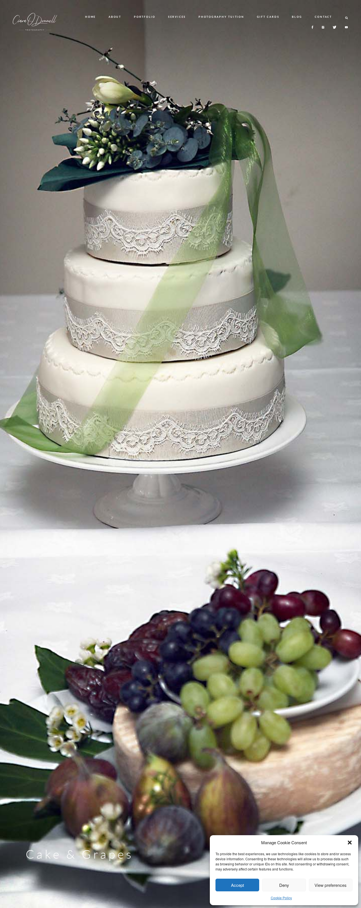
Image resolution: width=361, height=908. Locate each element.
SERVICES (177, 16)
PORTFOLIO (144, 16)
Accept (237, 885)
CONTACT (323, 16)
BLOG (297, 16)
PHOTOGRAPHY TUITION (221, 16)
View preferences (330, 885)
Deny (284, 885)
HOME (90, 16)
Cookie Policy (281, 897)
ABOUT (115, 16)
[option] (180, 454)
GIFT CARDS (268, 16)
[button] (350, 842)
